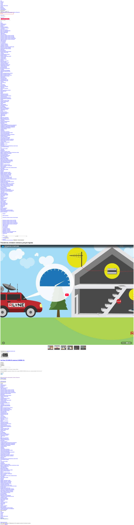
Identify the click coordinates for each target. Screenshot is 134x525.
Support (1, 6)
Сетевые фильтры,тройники (5, 127)
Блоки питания (3, 166)
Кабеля (1, 92)
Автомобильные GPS (4, 79)
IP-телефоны (2, 106)
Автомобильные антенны (5, 54)
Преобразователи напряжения (5, 98)
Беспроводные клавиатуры (5, 180)
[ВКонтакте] (1, 374)
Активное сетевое (3, 192)
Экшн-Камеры (3, 102)
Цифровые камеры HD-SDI (5, 71)
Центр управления (3, 211)
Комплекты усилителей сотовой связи (7, 46)
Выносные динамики (4, 86)
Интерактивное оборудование (5, 51)
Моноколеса (2, 206)
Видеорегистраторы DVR (5, 68)
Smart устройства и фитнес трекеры (6, 185)
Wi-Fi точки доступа (4, 197)
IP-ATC (1, 110)
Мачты (1, 72)
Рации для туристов (4, 29)
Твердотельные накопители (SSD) (6, 159)
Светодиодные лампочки (4, 131)
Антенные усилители (4, 44)
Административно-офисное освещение (7, 134)
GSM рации (2, 33)
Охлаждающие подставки (5, 138)
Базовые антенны (3, 55)
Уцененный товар (3, 96)
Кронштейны (2, 76)
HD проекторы (3, 50)
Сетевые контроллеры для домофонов (7, 210)
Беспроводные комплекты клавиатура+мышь (8, 178)
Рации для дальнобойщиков (5, 30)
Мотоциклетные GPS (4, 80)
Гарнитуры (2, 87)
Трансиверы (2, 195)
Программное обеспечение (5, 155)
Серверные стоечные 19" (4, 119)
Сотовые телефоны (3, 124)
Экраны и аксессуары (4, 52)
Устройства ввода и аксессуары (6, 177)
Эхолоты (2, 81)
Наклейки (2, 142)
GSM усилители (3, 34)
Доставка (2, 1)
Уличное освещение (4, 136)
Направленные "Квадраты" (5, 64)
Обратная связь (2, 17)
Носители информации (4, 156)
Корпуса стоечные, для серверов (6, 165)
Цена (4, 235)
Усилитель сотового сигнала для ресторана (8, 38)
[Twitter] (2, 374)
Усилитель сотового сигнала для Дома (7, 36)
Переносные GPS (3, 78)
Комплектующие (3, 61)
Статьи (1, 4)
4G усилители (2, 42)
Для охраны (2, 28)
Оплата (1, 2)
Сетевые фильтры (3, 128)
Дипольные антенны (4, 63)
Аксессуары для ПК (4, 148)
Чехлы (1, 89)
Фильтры (2, 171)
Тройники (2, 129)
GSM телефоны (3, 104)
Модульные (2, 120)
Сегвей (1, 207)
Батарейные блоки (3, 122)
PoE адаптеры (2, 201)
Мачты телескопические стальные (6, 73)
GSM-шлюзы (2, 114)
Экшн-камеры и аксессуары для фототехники (8, 167)
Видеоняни (2, 168)
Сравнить (2, 372)
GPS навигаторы (3, 77)
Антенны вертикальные (4, 62)
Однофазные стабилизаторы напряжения (7, 125)
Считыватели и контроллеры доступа (7, 190)
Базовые (1, 25)
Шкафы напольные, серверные (5, 173)
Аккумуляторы (3, 85)
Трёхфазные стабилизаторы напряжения (7, 126)
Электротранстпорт (3, 204)
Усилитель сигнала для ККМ (5, 47)
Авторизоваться (3, 9)
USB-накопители (3, 157)
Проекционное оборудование (5, 48)
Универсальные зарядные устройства (7, 139)
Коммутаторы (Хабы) (4, 194)
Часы (1, 83)
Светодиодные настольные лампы (6, 132)
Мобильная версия (3, 522)
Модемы (1, 196)
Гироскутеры (2, 205)
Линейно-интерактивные (4, 121)
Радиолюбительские (4, 26)
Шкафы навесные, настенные (5, 174)
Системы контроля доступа (5, 186)
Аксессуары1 (2, 109)
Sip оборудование (3, 111)
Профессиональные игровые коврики (7, 181)
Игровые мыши (3, 179)
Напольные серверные (4, 117)
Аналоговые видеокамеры (5, 70)
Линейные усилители (4, 45)
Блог (1, 0)
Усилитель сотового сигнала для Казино (7, 39)
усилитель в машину (4, 43)
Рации (1, 23)
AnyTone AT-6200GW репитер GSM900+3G (12, 360)
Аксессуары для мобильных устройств (7, 183)
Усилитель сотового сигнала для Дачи (7, 35)
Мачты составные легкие (4, 75)
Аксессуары (2, 84)
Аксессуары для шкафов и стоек (6, 176)
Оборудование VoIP (3, 203)
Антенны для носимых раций (5, 56)
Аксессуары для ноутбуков (5, 137)
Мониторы (2, 144)
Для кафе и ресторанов (4, 27)
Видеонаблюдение (3, 67)
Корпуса (1, 163)
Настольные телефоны (4, 112)
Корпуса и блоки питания (5, 162)
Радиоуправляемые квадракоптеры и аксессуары (9, 145)
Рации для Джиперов (4, 31)
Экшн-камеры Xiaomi (4, 169)
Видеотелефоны (3, 107)
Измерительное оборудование (5, 95)
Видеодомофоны (3, 187)
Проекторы (2, 49)
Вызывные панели (3, 188)
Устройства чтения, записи (5, 151)
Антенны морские (3, 66)
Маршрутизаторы (3, 198)
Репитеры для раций (4, 105)
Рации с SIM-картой (4, 32)
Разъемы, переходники (4, 101)
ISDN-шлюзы (2, 115)
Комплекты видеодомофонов (5, 189)
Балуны (1, 103)
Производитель (5, 237)
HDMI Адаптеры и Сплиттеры (5, 153)
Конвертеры (2, 150)
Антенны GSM (3, 57)
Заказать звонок (3, 378)
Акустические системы (4, 146)
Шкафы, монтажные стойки (5, 172)
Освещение (2, 130)
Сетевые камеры (3, 200)
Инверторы (2, 123)
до (15, 236)
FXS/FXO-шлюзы (3, 113)
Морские (2, 59)
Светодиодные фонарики (4, 133)
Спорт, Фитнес (3, 82)
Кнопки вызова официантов (5, 97)
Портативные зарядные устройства (6, 184)
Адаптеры (2, 149)
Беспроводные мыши (4, 182)
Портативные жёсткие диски (5, 161)
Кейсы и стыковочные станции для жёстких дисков (9, 152)
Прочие (1, 99)
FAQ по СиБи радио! (4, 5)
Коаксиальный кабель (4, 93)
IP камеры (2, 69)
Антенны (2, 53)
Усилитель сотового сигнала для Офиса (7, 37)
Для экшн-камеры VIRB (4, 100)
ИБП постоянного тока (4, 118)
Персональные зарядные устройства (6, 140)
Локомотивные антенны (4, 65)
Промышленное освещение (5, 135)
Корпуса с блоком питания (5, 164)
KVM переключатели (4, 193)
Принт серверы (3, 202)
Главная (4, 213)
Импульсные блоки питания (5, 90)
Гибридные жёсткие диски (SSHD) (6, 160)
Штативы (2, 170)
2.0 (0, 147)
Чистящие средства (3, 143)
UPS (1, 116)
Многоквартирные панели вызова (6, 209)
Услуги (1, 3)
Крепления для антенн (4, 60)
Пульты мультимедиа (4, 154)
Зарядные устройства (4, 88)
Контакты (2, 7)
